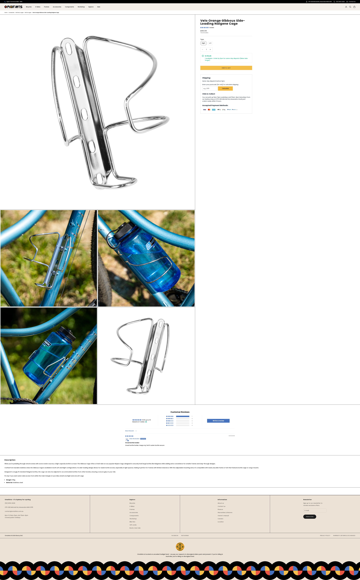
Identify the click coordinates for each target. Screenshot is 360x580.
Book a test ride (135, 528)
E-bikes (37, 7)
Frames (46, 7)
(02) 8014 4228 (340, 1)
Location (221, 522)
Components (69, 7)
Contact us (221, 506)
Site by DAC (19, 535)
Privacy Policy (325, 535)
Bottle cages (28, 12)
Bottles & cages (19, 12)
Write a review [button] (218, 421)
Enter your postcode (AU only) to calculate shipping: (220, 84)
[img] (129, 436)
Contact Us (352, 1)
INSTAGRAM (185, 535)
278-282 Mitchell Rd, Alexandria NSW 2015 (320, 1)
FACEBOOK (174, 535)
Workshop (81, 7)
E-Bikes (132, 506)
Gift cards (133, 525)
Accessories (57, 7)
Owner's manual (223, 516)
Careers (220, 519)
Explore (90, 7)
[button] (204, 27)
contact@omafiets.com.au (14, 511)
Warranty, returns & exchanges (344, 535)
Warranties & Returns (225, 512)
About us (221, 503)
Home (5, 12)
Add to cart (226, 68)
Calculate (225, 88)
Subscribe (310, 516)
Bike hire (132, 522)
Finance (220, 509)
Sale (98, 7)
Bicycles (29, 7)
